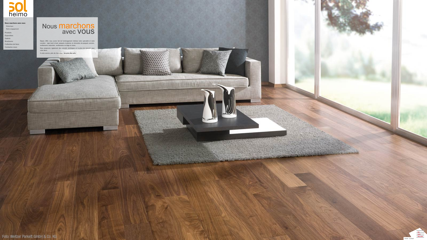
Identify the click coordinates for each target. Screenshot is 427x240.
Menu (11, 19)
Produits (8, 33)
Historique (9, 26)
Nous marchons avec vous (15, 23)
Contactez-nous (11, 47)
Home (406, 238)
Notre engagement (12, 29)
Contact (411, 238)
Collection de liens (12, 44)
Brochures (9, 41)
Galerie (7, 38)
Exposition (9, 35)
